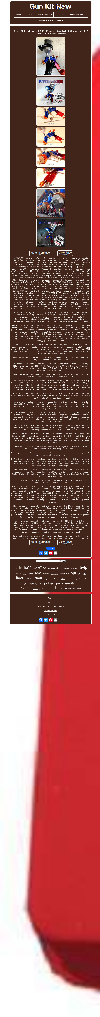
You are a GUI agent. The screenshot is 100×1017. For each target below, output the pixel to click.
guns (30, 573)
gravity (69, 583)
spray (76, 572)
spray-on (36, 583)
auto (28, 578)
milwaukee (54, 568)
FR (54, 615)
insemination (73, 588)
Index (51, 598)
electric (66, 569)
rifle (84, 574)
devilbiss (54, 574)
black (25, 588)
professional (81, 579)
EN (48, 615)
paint (81, 582)
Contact (51, 602)
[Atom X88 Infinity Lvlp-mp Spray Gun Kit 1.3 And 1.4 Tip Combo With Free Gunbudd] (51, 56)
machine (55, 587)
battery (36, 589)
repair (46, 574)
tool (38, 573)
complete (47, 579)
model (18, 574)
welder (63, 579)
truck (37, 578)
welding (55, 579)
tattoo (44, 589)
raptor (25, 584)
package (48, 583)
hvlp (83, 567)
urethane (71, 579)
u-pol (24, 574)
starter (74, 568)
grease (59, 583)
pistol (18, 584)
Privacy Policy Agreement (51, 606)
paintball (23, 568)
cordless (40, 568)
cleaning (64, 573)
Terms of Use (50, 611)
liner (19, 577)
